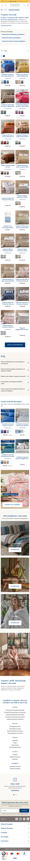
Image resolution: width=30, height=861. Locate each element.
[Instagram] (20, 819)
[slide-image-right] (12, 66)
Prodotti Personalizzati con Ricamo (15, 712)
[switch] (3, 858)
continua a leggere (6, 25)
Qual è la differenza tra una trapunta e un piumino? (12, 362)
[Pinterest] (24, 819)
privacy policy (24, 813)
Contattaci (15, 790)
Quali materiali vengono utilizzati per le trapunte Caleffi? (13, 370)
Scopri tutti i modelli (12, 504)
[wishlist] (24, 5)
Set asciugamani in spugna (15, 731)
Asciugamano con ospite (15, 733)
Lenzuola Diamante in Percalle (15, 714)
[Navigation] (2, 5)
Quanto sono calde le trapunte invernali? (13, 376)
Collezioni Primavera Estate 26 (15, 710)
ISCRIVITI (24, 810)
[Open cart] (28, 5)
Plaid (15, 742)
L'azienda (4, 832)
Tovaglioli (15, 759)
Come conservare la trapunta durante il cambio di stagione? (13, 390)
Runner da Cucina (15, 756)
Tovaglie (15, 754)
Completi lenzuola (14, 766)
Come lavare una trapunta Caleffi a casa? (11, 382)
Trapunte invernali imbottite (15, 719)
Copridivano (15, 745)
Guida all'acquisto (7, 824)
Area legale (4, 837)
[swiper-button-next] (10, 82)
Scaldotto (15, 740)
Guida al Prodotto (7, 828)
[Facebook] (16, 819)
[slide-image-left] (3, 66)
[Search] (5, 5)
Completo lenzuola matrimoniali (15, 717)
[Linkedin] (28, 819)
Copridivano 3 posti (15, 747)
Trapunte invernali (15, 768)
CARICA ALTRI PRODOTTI (15, 345)
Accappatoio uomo (15, 726)
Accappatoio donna (15, 728)
